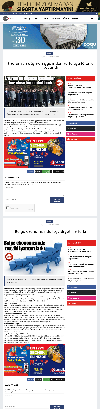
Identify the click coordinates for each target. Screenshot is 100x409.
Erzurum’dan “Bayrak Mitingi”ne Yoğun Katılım (80, 94)
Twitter (73, 129)
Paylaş (31, 172)
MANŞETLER (28, 14)
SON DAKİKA (18, 14)
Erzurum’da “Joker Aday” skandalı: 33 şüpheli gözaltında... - (81, 116)
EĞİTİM (66, 18)
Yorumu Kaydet (57, 200)
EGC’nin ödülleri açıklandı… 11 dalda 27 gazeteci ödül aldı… (81, 108)
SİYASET (36, 18)
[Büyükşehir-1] (50, 36)
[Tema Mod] (95, 18)
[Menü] (92, 18)
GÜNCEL (49, 53)
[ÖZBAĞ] (99, 16)
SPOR (46, 18)
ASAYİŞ (27, 18)
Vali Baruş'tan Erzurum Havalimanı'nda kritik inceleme (79, 86)
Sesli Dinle (60, 172)
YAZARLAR (8, 14)
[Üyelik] (96, 14)
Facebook (73, 123)
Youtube (73, 139)
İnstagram (74, 134)
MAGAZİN (56, 18)
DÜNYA (75, 18)
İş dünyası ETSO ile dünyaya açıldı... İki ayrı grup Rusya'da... (81, 101)
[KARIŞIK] (34, 153)
